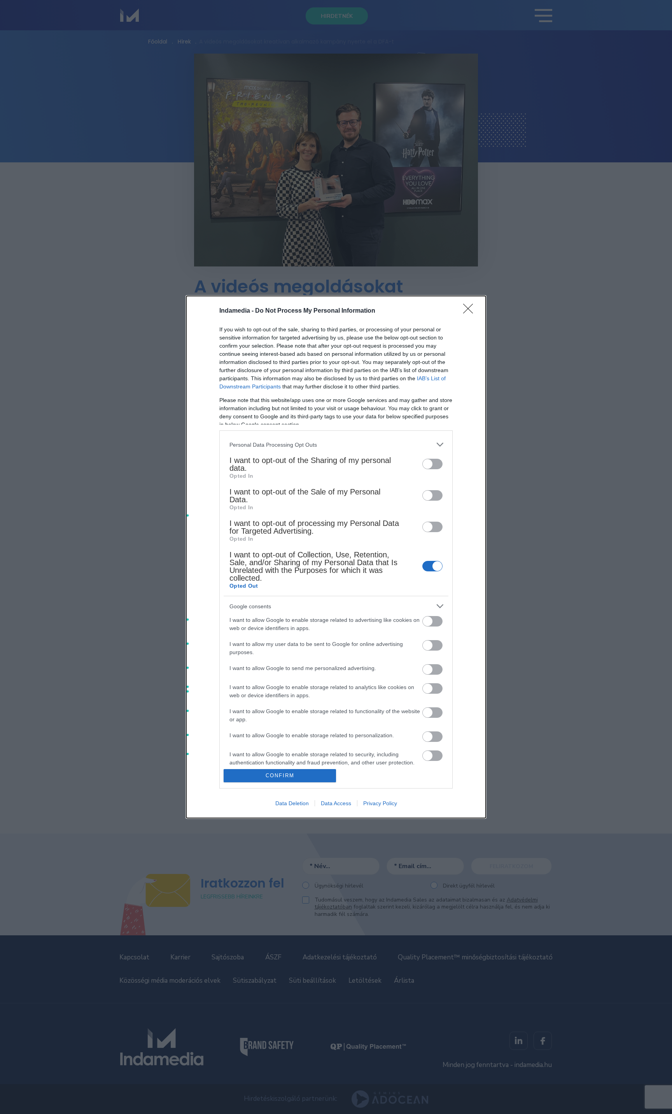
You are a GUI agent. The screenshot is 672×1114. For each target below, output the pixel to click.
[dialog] (336, 557)
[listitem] (336, 444)
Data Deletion (292, 803)
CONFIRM (280, 775)
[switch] (432, 464)
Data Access (336, 803)
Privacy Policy (380, 803)
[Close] (470, 311)
